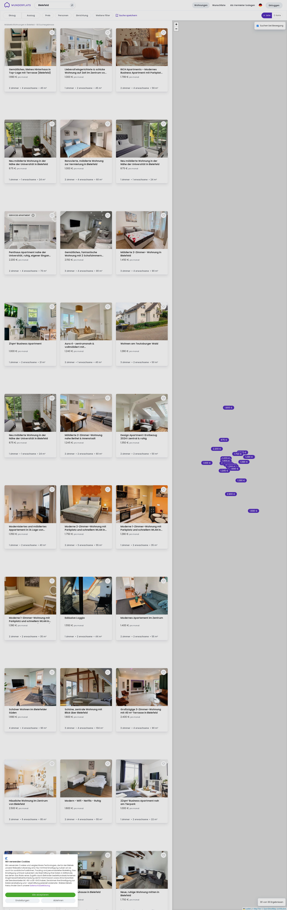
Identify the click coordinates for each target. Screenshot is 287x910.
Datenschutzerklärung (40, 885)
